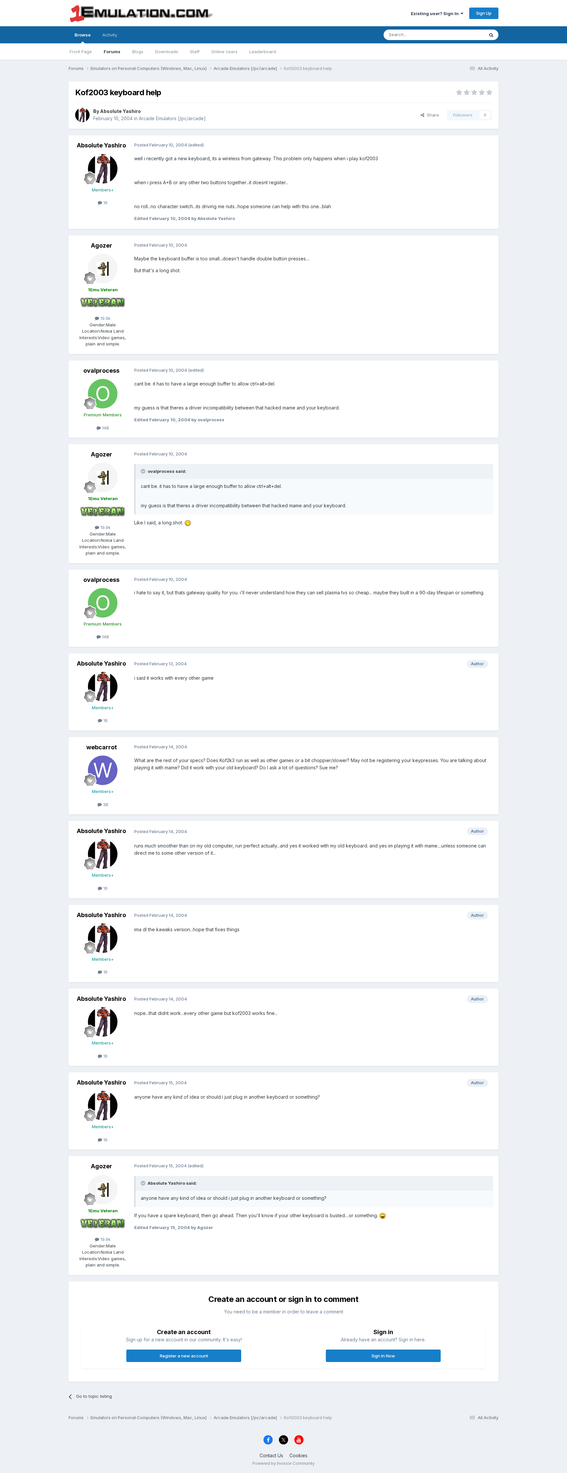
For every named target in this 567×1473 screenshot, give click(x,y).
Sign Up (484, 13)
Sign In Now (383, 1355)
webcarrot (101, 747)
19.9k (105, 318)
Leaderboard (262, 51)
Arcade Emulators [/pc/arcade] (172, 118)
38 (105, 804)
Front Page (81, 51)
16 (105, 202)
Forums (112, 51)
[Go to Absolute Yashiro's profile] (82, 115)
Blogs (137, 51)
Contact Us (271, 1455)
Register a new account (184, 1355)
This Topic (464, 34)
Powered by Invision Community (283, 1463)
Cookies (298, 1455)
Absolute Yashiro (120, 111)
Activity (109, 34)
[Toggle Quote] (144, 471)
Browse (82, 34)
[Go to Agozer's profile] (102, 268)
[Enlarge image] (187, 522)
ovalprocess (101, 370)
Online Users (224, 51)
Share (431, 115)
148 (105, 427)
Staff (195, 51)
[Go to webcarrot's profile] (102, 770)
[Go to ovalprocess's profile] (102, 393)
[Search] (491, 35)
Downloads (166, 51)
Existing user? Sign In (436, 13)
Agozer (101, 245)
